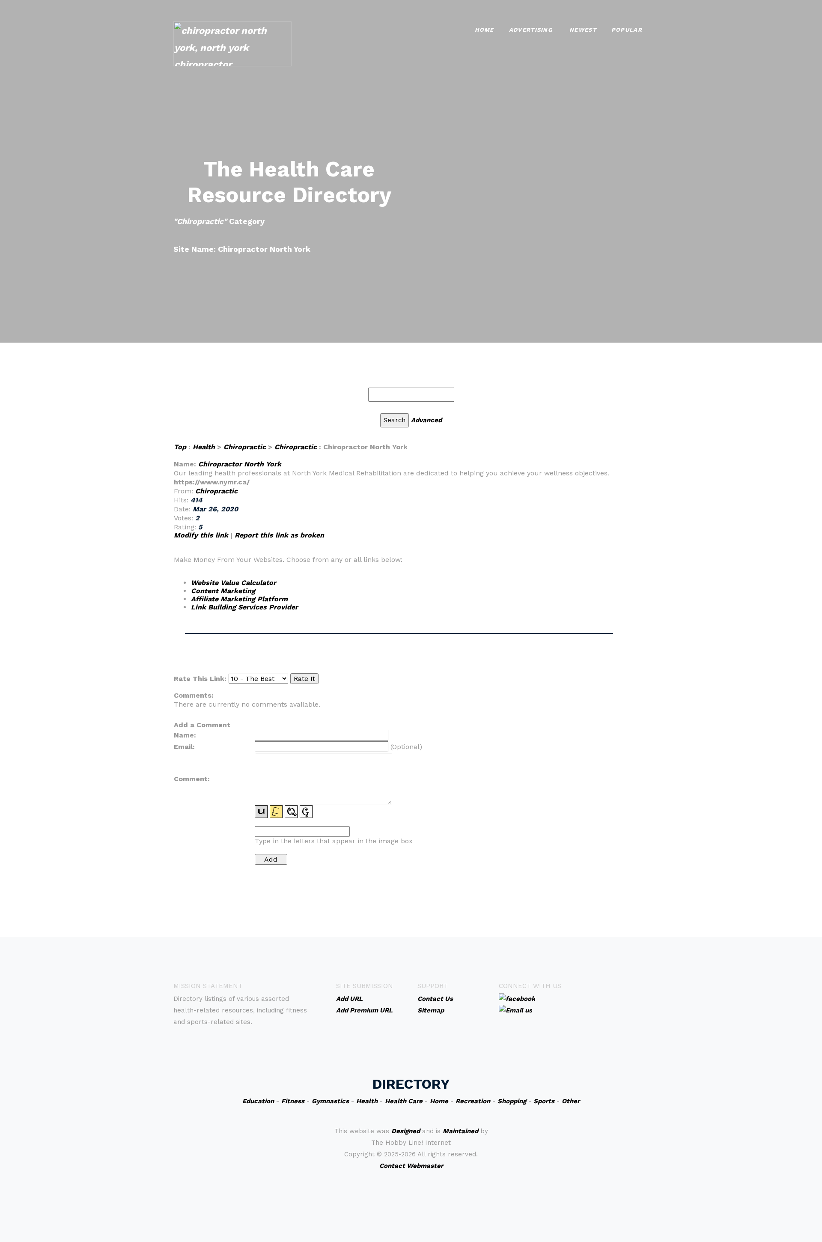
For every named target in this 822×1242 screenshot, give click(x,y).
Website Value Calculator (233, 583)
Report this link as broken (279, 535)
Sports (543, 1101)
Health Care (404, 1101)
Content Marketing (223, 591)
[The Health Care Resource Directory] (232, 43)
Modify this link (201, 535)
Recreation (473, 1101)
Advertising (530, 30)
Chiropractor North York (239, 464)
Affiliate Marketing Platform (239, 599)
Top (180, 447)
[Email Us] (515, 1010)
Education (258, 1101)
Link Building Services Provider (244, 607)
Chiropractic (244, 447)
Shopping (511, 1101)
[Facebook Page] (517, 998)
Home (484, 30)
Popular (626, 30)
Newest (582, 30)
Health (204, 447)
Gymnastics (330, 1101)
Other (571, 1101)
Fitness (292, 1101)
